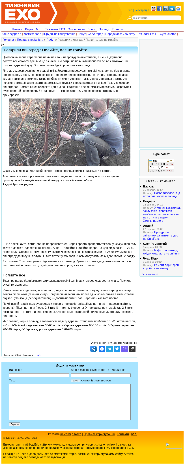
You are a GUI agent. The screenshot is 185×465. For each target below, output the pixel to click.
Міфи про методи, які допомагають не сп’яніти (161, 252)
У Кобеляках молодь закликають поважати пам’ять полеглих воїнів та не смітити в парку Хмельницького (162, 214)
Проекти (118, 29)
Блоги (92, 29)
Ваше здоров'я (11, 33)
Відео (29, 29)
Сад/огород (95, 33)
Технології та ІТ (147, 33)
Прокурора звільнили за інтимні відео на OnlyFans (160, 235)
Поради (104, 29)
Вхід (129, 10)
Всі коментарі (150, 274)
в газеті (76, 434)
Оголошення (76, 29)
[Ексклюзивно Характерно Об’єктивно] (22, 12)
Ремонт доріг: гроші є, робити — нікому (161, 266)
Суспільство (168, 33)
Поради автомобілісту (120, 33)
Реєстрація (141, 10)
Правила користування (99, 434)
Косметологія (32, 33)
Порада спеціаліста (30, 39)
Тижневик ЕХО (55, 29)
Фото (39, 29)
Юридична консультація (59, 33)
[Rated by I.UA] (174, 447)
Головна (8, 39)
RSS (134, 434)
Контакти (123, 434)
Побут (82, 33)
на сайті (65, 434)
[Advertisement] (70, 213)
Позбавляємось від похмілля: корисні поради (161, 194)
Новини (17, 29)
